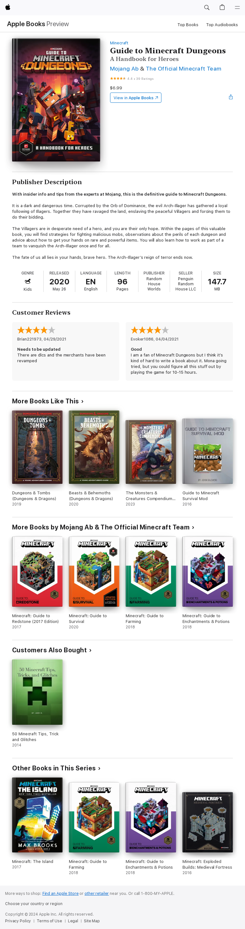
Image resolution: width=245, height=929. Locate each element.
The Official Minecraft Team (183, 68)
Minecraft (119, 43)
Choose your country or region (34, 904)
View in (133, 97)
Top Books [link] (187, 24)
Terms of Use (49, 921)
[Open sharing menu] (231, 98)
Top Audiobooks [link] (222, 24)
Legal (73, 921)
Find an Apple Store (60, 893)
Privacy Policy (18, 921)
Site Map (92, 921)
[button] (206, 7)
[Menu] (237, 7)
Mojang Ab (124, 68)
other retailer (97, 893)
